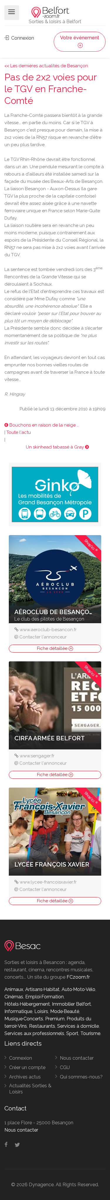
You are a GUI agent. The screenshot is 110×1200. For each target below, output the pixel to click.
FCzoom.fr (78, 977)
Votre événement (79, 38)
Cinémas (13, 997)
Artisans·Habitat (42, 989)
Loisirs (41, 1011)
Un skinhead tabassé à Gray (55, 447)
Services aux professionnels (34, 1033)
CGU (65, 1067)
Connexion (22, 38)
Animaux (13, 989)
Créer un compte (27, 1067)
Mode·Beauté (64, 1011)
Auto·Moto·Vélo (78, 989)
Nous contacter (77, 1058)
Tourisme (90, 1033)
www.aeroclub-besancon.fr (48, 629)
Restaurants (42, 1026)
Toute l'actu (18, 432)
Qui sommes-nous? (81, 1077)
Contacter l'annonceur (43, 637)
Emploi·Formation (44, 997)
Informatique (18, 1011)
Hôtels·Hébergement (27, 1004)
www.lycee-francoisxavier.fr (48, 882)
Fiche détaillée (53, 648)
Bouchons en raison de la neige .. (43, 425)
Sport (72, 1033)
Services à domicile (78, 1026)
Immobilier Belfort (71, 1004)
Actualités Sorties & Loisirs (30, 1089)
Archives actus (25, 1077)
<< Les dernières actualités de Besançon (46, 65)
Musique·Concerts (23, 1019)
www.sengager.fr (37, 756)
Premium (55, 1019)
